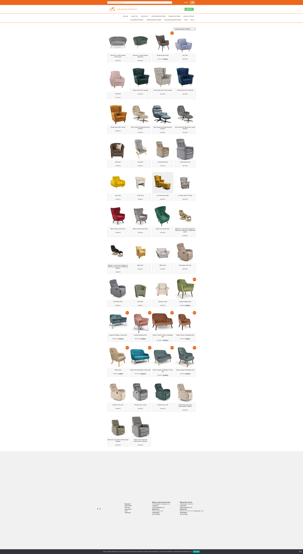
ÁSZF (126, 511)
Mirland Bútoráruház (127, 9)
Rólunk (125, 16)
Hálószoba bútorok (158, 16)
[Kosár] (192, 2)
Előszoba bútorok (136, 20)
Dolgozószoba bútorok (173, 20)
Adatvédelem (128, 509)
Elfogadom (196, 551)
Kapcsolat (144, 16)
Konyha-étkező (188, 16)
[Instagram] (100, 508)
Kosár (186, 2)
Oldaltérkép (128, 513)
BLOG (192, 20)
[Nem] (300, 551)
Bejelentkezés (128, 506)
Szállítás (134, 16)
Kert (186, 20)
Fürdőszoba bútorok (153, 20)
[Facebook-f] (97, 508)
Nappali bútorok (174, 16)
